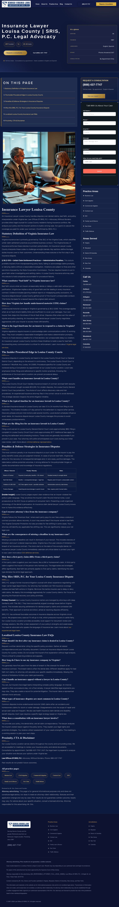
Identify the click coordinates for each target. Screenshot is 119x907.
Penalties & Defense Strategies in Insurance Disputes (24, 101)
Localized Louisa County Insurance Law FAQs (21, 114)
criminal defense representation (39, 442)
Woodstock (87, 336)
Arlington (86, 297)
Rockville (86, 312)
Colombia (86, 344)
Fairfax (85, 281)
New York (86, 328)
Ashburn (86, 289)
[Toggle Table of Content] (74, 80)
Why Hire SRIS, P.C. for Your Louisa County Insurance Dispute (27, 108)
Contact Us (68, 4)
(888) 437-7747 (92, 84)
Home (37, 4)
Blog (61, 4)
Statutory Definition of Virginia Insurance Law (21, 88)
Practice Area (53, 4)
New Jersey (87, 320)
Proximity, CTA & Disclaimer (15, 121)
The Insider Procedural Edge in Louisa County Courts (24, 95)
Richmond (86, 305)
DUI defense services (30, 553)
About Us (44, 4)
